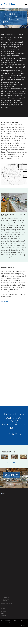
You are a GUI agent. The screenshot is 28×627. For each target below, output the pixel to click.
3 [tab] (14, 462)
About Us (3, 608)
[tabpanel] (4, 457)
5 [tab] (21, 462)
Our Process (4, 610)
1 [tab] (6, 462)
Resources (3, 611)
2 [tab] (10, 462)
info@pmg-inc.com (8, 603)
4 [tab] (17, 462)
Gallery (2, 613)
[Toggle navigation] (26, 4)
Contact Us (14, 434)
